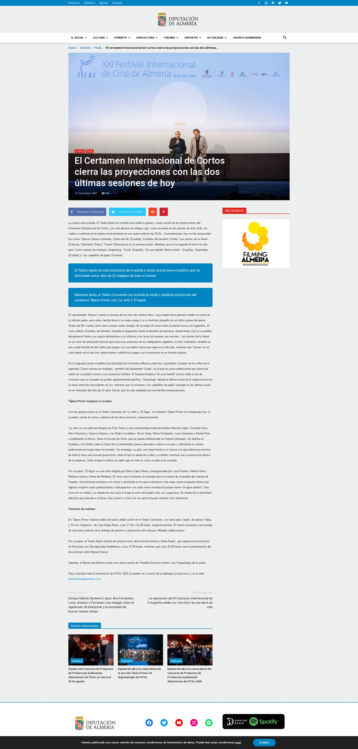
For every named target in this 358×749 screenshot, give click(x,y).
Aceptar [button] (264, 742)
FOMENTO (120, 37)
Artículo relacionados (84, 626)
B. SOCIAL (77, 37)
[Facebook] (259, 3)
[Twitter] (280, 3)
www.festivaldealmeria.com (84, 579)
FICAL (89, 151)
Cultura (79, 151)
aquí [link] (238, 742)
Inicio (72, 48)
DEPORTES (191, 37)
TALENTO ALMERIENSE (247, 37)
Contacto (117, 3)
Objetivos (89, 3)
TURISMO (169, 37)
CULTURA (99, 37)
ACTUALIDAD (215, 37)
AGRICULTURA (145, 37)
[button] (285, 38)
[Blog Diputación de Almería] (179, 19)
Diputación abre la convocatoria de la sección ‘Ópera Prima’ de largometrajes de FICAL (139, 673)
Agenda (103, 3)
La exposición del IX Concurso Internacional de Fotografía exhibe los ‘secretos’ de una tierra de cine (180, 602)
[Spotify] (273, 3)
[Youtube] (286, 3)
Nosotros (74, 3)
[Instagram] (266, 3)
